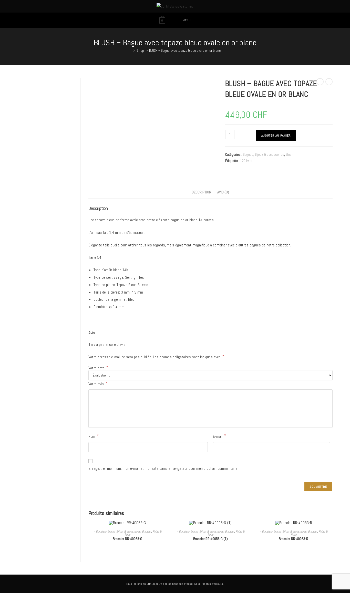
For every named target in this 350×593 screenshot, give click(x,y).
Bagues (248, 154)
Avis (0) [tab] (223, 192)
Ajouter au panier (276, 135)
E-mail (219, 436)
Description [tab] (201, 192)
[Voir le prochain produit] (329, 81)
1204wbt (246, 161)
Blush (289, 154)
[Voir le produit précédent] (320, 81)
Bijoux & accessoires (269, 154)
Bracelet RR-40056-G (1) (210, 538)
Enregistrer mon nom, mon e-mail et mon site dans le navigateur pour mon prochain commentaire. (163, 468)
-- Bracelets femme (104, 531)
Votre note (98, 368)
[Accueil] (130, 50)
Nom (93, 436)
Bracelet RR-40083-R (293, 538)
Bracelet (146, 531)
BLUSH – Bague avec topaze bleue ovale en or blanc (185, 50)
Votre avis (97, 384)
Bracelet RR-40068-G (127, 538)
